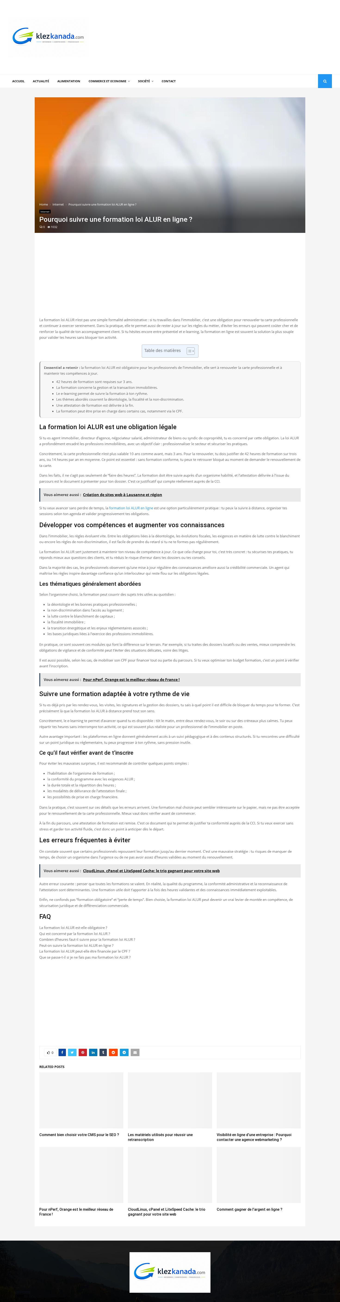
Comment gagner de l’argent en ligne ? (249, 1209)
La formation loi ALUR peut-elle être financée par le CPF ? (84, 951)
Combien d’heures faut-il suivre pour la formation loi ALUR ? (87, 939)
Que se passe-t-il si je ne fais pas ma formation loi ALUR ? (84, 957)
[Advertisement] (248, 37)
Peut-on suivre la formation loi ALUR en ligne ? (76, 945)
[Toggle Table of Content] (188, 351)
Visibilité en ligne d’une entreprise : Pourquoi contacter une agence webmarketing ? (254, 1137)
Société (144, 81)
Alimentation (68, 81)
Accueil (18, 81)
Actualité (41, 81)
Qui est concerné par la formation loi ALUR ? (74, 933)
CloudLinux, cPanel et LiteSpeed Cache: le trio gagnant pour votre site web (166, 1211)
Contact (169, 81)
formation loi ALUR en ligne (131, 508)
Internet (44, 211)
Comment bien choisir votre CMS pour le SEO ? (79, 1135)
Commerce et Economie (107, 81)
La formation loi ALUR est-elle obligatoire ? (73, 927)
